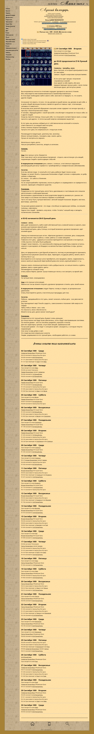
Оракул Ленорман (10, 26)
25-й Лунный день (37, 670)
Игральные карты (10, 39)
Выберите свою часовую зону (55, 33)
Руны (7, 28)
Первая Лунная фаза (27, 372)
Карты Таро (9, 24)
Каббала (8, 52)
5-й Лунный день (37, 412)
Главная (8, 8)
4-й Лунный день (37, 401)
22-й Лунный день (37, 626)
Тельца (46, 588)
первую (44, 460)
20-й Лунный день (37, 600)
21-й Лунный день (37, 615)
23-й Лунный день (37, 636)
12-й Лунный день (37, 502)
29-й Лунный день (37, 357)
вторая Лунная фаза (31, 460)
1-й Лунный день (37, 374)
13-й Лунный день (37, 512)
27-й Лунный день (37, 695)
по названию (55, 21)
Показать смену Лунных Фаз (29, 43)
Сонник (7, 32)
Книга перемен (9, 35)
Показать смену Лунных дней (29, 39)
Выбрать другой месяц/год (48, 27)
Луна (7, 30)
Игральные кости (10, 41)
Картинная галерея (11, 48)
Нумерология (9, 17)
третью (46, 649)
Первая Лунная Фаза (27, 382)
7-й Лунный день (37, 435)
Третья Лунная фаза (27, 546)
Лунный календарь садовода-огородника (53, 16)
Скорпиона (47, 416)
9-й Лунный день (37, 464)
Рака (48, 647)
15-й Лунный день (37, 538)
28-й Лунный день (70, 55)
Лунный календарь (10, 15)
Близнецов (48, 613)
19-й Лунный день (37, 590)
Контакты (8, 54)
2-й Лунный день (37, 376)
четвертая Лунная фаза (32, 649)
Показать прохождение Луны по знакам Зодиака (34, 42)
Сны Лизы (8, 59)
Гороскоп (8, 11)
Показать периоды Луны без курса (31, 40)
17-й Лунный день (37, 565)
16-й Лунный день (37, 554)
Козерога (48, 475)
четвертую (41, 372)
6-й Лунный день (37, 427)
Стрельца (50, 441)
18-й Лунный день (37, 577)
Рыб (46, 525)
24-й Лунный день (37, 651)
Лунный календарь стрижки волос (54, 15)
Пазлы (7, 37)
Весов (45, 391)
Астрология (9, 19)
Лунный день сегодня (62, 27)
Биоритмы (8, 43)
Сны (22, 155)
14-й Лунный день (37, 527)
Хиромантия (9, 22)
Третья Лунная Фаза (27, 563)
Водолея (48, 500)
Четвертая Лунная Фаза (61, 53)
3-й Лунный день (37, 385)
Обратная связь (10, 57)
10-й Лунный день (37, 477)
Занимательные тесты (12, 50)
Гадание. (24, 149)
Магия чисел (72, 3)
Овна (44, 552)
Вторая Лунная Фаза (27, 470)
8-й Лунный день (37, 452)
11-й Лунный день (37, 487)
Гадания (8, 13)
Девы (44, 362)
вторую (40, 546)
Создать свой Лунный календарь (55, 17)
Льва (69, 51)
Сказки (7, 46)
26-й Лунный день (37, 686)
